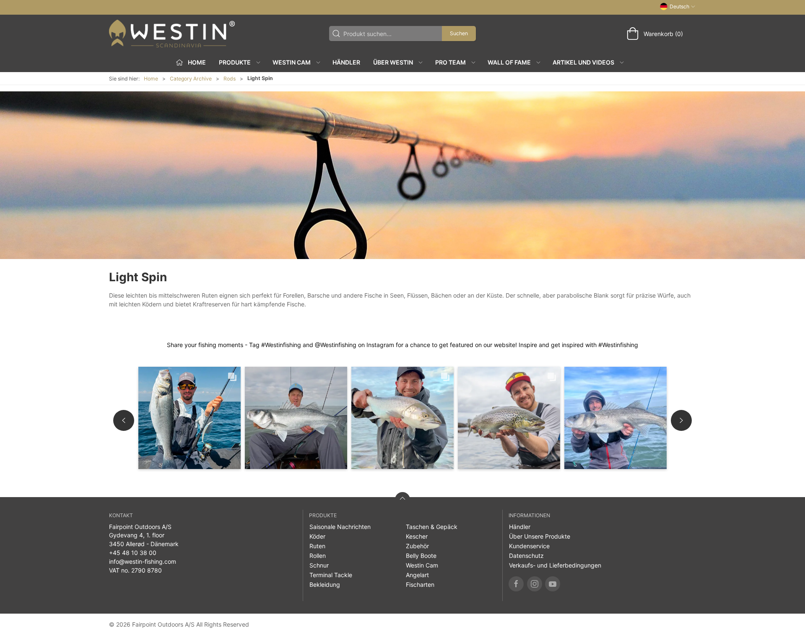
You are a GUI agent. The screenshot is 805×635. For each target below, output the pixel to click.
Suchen (459, 33)
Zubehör (417, 545)
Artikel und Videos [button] (583, 62)
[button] (123, 420)
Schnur (319, 565)
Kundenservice (529, 545)
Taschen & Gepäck (431, 526)
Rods (229, 78)
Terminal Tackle (330, 574)
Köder (317, 536)
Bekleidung (324, 584)
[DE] (172, 33)
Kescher (417, 536)
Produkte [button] (235, 62)
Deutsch (679, 6)
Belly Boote (421, 555)
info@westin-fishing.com (142, 561)
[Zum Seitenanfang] (402, 499)
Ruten (317, 545)
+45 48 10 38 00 (132, 552)
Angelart (417, 574)
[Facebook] (516, 583)
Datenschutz (526, 555)
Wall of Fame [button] (509, 62)
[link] (189, 418)
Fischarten (420, 584)
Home (151, 78)
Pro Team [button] (450, 62)
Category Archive (191, 78)
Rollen (317, 555)
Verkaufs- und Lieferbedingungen (555, 565)
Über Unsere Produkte (539, 536)
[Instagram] (534, 583)
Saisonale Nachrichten (340, 526)
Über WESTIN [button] (393, 62)
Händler (346, 62)
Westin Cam (422, 565)
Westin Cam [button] (292, 62)
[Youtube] (552, 583)
